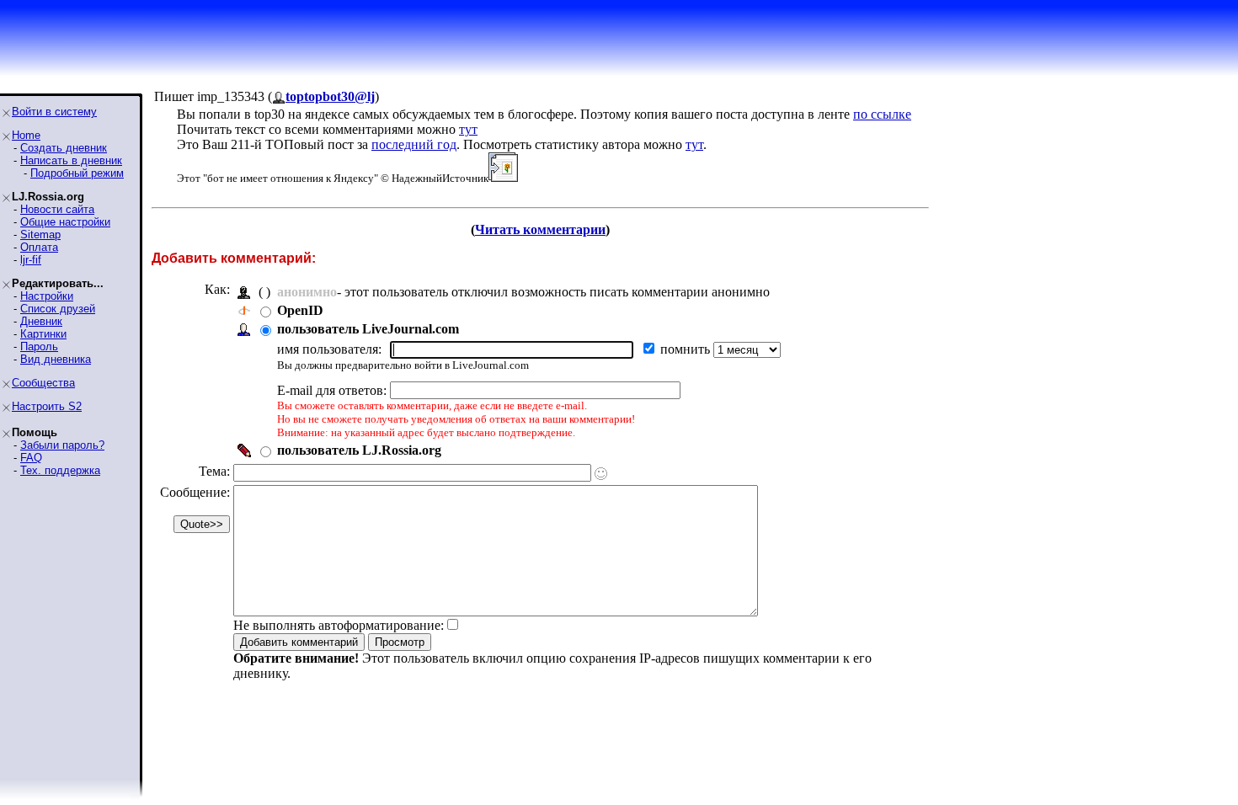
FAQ (31, 457)
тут (468, 129)
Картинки (43, 334)
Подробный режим (77, 173)
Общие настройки (65, 222)
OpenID (300, 310)
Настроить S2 (47, 406)
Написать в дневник (71, 160)
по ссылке (882, 114)
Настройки (46, 296)
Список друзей (57, 308)
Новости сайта (57, 209)
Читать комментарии (540, 229)
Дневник (41, 321)
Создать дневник (63, 147)
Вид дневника (55, 359)
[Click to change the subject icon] (601, 473)
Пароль (39, 346)
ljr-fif (30, 259)
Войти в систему (54, 111)
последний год (413, 144)
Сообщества (43, 382)
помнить (686, 349)
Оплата (39, 247)
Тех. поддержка (60, 470)
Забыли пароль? (62, 445)
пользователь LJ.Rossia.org (359, 450)
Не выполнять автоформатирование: (338, 625)
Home (26, 135)
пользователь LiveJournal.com (368, 329)
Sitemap (40, 234)
